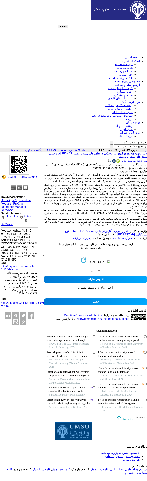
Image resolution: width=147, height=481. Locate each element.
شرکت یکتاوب (131, 459)
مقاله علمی (117, 469)
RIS (14, 200)
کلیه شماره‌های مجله (120, 88)
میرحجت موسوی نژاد (134, 160)
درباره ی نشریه (124, 64)
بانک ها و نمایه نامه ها (120, 78)
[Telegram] (15, 315)
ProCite (18, 203)
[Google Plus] (23, 322)
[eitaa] (15, 322)
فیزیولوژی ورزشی (83, 237)
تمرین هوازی (120, 231)
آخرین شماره (125, 91)
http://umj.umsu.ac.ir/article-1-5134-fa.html (18, 268)
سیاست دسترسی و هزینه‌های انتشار (111, 115)
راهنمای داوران (124, 125)
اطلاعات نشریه (131, 60)
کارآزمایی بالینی (122, 237)
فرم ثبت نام (125, 136)
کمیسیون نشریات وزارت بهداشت (120, 452)
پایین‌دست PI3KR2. (89, 231)
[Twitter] (23, 315)
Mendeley (11, 216)
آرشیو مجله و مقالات (127, 84)
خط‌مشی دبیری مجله (127, 81)
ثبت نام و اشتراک (130, 132)
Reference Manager (13, 206)
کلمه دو (129, 472)
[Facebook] (31, 315)
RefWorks (7, 210)
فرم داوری (126, 129)
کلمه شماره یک (99, 469)
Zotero (28, 216)
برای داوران (133, 122)
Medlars (6, 203)
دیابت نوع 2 (69, 231)
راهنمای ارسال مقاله (120, 108)
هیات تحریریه (125, 67)
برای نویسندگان (131, 101)
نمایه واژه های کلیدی (120, 98)
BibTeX (5, 200)
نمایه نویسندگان (123, 95)
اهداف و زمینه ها (123, 71)
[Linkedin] (8, 315)
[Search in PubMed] (109, 161)
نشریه (143, 469)
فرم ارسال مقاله (122, 112)
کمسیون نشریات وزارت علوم (122, 456)
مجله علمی (131, 469)
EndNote (25, 200)
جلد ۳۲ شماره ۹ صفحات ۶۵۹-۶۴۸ (65, 149)
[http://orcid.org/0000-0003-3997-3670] (118, 161)
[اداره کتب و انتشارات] (119, 18)
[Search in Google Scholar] (114, 161)
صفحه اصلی (132, 57)
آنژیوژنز (107, 231)
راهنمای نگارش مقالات (119, 105)
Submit (63, 26)
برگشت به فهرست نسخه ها (26, 149)
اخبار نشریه (126, 74)
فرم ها (129, 119)
